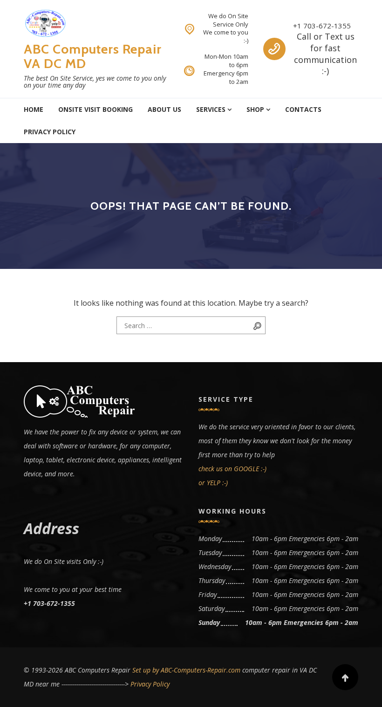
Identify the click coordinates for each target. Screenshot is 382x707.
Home (33, 109)
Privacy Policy (49, 131)
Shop (255, 109)
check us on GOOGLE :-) (232, 468)
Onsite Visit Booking (95, 109)
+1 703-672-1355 (322, 25)
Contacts (303, 109)
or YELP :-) (213, 482)
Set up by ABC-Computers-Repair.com (186, 670)
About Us (164, 109)
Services (210, 109)
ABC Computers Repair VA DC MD (93, 56)
